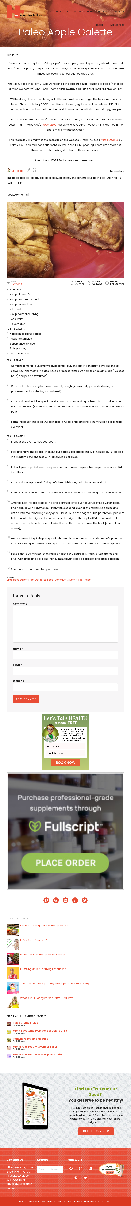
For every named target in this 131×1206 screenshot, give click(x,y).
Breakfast (13, 580)
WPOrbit (107, 1201)
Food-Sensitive (56, 580)
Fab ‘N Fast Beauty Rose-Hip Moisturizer (38, 1054)
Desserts (40, 580)
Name (18, 649)
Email (18, 665)
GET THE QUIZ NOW (96, 1131)
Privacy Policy (73, 1201)
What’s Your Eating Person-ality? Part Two (46, 998)
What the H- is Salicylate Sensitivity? (43, 954)
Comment (21, 603)
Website (18, 681)
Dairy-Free (27, 580)
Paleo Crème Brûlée (25, 1022)
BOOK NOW (65, 762)
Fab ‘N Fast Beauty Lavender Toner (35, 1046)
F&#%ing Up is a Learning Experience (43, 969)
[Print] (28, 169)
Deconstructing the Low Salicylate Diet (44, 925)
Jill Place (17, 171)
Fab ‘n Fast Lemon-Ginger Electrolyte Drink (40, 1030)
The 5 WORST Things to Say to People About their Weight (56, 983)
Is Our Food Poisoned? (34, 940)
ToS (60, 1201)
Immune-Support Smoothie (30, 1038)
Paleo (87, 580)
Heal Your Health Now (24, 11)
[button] (34, 169)
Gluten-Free (75, 580)
